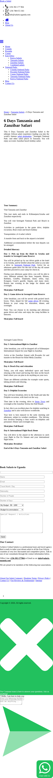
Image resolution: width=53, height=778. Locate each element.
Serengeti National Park (24, 265)
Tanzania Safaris (17, 60)
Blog (7, 23)
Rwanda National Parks (20, 72)
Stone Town (40, 401)
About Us (9, 25)
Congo (8, 53)
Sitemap (39, 580)
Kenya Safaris (16, 58)
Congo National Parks (19, 74)
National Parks (11, 67)
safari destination (25, 136)
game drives (33, 301)
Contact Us (9, 83)
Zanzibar (7, 410)
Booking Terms (30, 578)
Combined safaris (17, 65)
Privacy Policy (44, 578)
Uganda (8, 49)
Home (7, 46)
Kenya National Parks (19, 79)
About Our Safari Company (11, 578)
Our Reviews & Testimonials (22, 580)
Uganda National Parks (19, 69)
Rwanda (8, 51)
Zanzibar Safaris (17, 63)
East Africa (9, 56)
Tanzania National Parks (20, 76)
